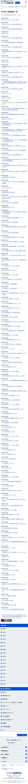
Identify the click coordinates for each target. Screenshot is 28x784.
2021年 (4, 646)
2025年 (4, 632)
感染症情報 (5, 699)
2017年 (4, 659)
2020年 (4, 649)
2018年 (4, 656)
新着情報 (4, 723)
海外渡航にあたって (7, 695)
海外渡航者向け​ (5, 747)
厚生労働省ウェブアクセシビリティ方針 (7, 769)
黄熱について (5, 705)
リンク (4, 730)
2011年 (4, 680)
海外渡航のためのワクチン (8, 712)
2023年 (4, 639)
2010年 (4, 684)
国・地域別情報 (6, 716)
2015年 (4, 666)
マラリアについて (6, 709)
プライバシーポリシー (20, 765)
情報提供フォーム (14, 742)
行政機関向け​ (4, 757)
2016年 (4, 663)
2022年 (4, 642)
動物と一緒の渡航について (8, 719)
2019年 (4, 653)
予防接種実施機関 (6, 726)
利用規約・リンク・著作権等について (7, 765)
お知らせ (4, 692)
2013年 (4, 673)
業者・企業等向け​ (5, 754)
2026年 (4, 628)
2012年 (4, 677)
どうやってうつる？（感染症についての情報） (13, 702)
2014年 (4, 670)
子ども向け (3, 761)
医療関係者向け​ (5, 750)
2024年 (4, 635)
